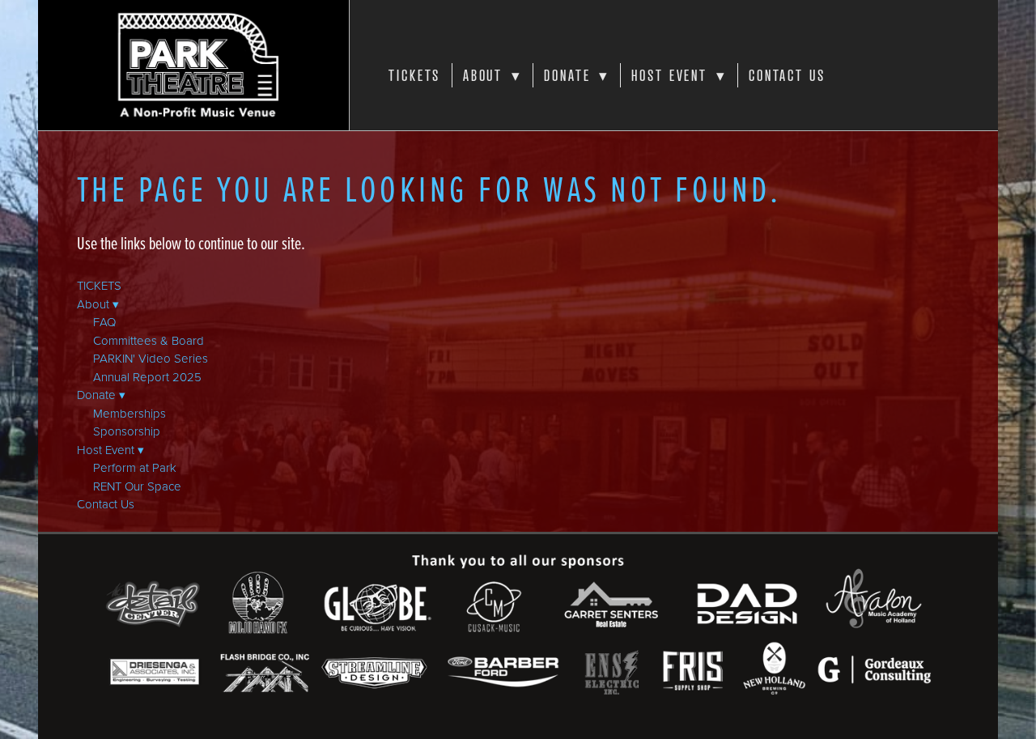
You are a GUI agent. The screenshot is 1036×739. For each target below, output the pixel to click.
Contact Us (787, 75)
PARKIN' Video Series (150, 358)
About (492, 75)
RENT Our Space (137, 486)
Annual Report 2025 (147, 376)
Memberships (129, 413)
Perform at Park (134, 467)
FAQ (104, 321)
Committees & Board (148, 340)
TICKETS (414, 75)
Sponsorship (126, 431)
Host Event (678, 75)
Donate (576, 75)
